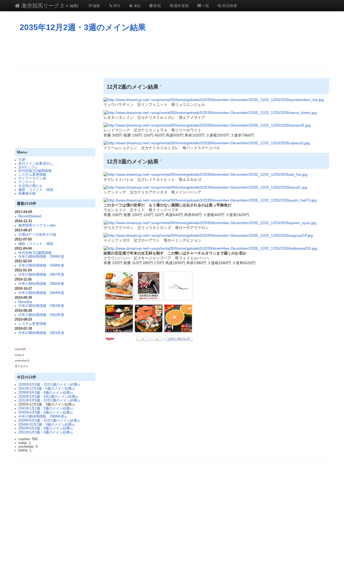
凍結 (137, 5)
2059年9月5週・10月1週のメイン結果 (49, 420)
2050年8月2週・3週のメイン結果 (45, 428)
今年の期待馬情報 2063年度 (41, 306)
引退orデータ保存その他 (37, 234)
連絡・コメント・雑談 (35, 190)
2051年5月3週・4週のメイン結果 (45, 432)
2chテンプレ (28, 167)
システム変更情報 (32, 175)
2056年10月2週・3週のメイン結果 (46, 424)
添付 (116, 5)
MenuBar (25, 302)
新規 (157, 5)
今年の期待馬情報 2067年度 (41, 275)
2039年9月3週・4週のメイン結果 (45, 392)
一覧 (205, 5)
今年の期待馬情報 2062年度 (41, 315)
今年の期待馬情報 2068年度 (41, 265)
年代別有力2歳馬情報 (35, 171)
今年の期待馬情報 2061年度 (41, 333)
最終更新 (181, 5)
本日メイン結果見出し (35, 164)
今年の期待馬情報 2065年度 (41, 284)
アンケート (27, 182)
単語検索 (229, 5)
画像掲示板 (27, 193)
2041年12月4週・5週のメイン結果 (46, 388)
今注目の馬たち (30, 186)
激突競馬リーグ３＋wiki (49, 5)
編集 (96, 5)
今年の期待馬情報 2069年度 (41, 257)
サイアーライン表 (32, 178)
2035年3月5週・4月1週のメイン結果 (48, 397)
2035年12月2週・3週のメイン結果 (83, 27)
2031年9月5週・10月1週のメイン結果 (49, 400)
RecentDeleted (29, 216)
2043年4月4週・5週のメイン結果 (45, 412)
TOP (22, 160)
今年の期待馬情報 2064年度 (41, 293)
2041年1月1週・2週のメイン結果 (45, 408)
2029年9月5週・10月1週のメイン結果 (49, 384)
